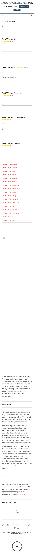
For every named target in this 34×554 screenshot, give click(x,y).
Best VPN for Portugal (10, 196)
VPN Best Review (17, 527)
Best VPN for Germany (10, 178)
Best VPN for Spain (9, 206)
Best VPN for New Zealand (11, 189)
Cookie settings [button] (24, 6)
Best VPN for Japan (9, 181)
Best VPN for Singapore (10, 199)
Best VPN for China (9, 171)
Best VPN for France (9, 174)
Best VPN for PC (15, 67)
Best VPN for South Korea (11, 203)
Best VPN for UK (8, 217)
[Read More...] (3, 45)
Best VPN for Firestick (11, 94)
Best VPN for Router (10, 40)
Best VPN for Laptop (11, 144)
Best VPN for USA (9, 220)
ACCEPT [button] (17, 10)
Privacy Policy (20, 494)
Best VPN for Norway (10, 192)
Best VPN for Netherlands (11, 185)
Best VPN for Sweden (10, 210)
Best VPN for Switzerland (11, 213)
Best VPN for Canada (10, 167)
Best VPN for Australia (10, 164)
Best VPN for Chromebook (13, 118)
